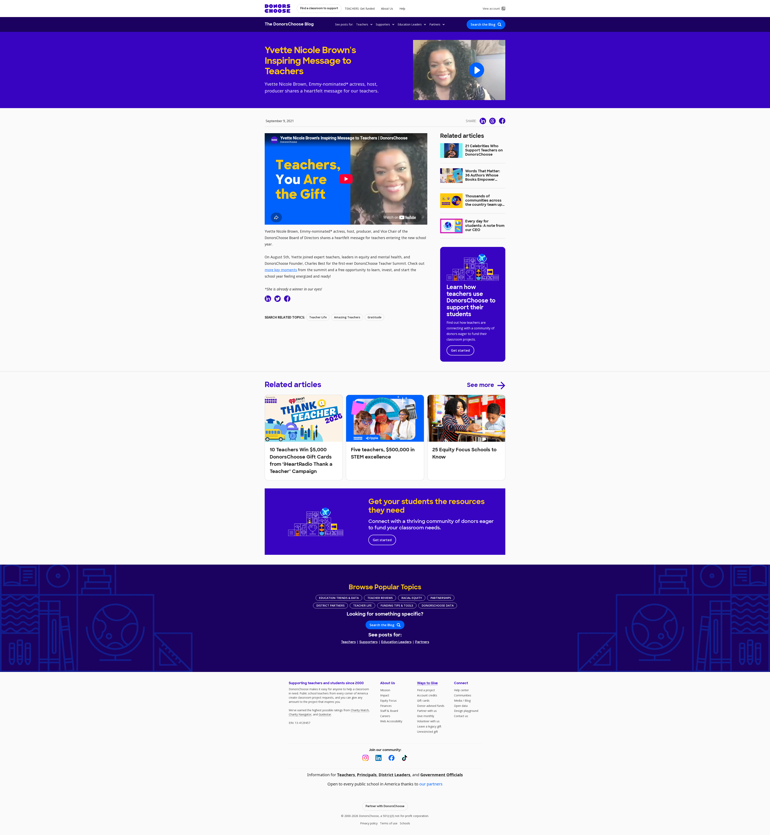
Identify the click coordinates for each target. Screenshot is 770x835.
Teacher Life (362, 605)
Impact (384, 695)
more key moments (281, 269)
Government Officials (441, 774)
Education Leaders (396, 642)
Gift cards (423, 700)
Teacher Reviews (380, 598)
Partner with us (427, 711)
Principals (367, 774)
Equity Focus (388, 700)
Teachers (348, 642)
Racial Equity (411, 598)
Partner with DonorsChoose (385, 806)
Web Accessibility (391, 721)
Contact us (461, 716)
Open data (461, 706)
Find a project (426, 690)
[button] (364, 24)
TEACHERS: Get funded (360, 8)
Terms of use (388, 823)
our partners (431, 784)
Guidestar (325, 714)
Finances (386, 706)
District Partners (330, 605)
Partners (422, 642)
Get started (460, 350)
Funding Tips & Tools (397, 605)
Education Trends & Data (339, 598)
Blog (468, 700)
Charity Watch (360, 710)
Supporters (368, 642)
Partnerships (441, 598)
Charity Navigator (300, 714)
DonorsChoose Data (438, 605)
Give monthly (425, 716)
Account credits (427, 695)
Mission (385, 690)
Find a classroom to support (319, 8)
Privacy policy (369, 823)
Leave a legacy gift (429, 726)
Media (458, 700)
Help (402, 8)
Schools (405, 823)
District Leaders (394, 774)
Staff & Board (389, 711)
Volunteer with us (428, 721)
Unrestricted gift (427, 732)
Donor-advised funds (430, 706)
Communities (462, 695)
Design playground (466, 711)
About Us (387, 8)
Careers (385, 716)
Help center (461, 690)
